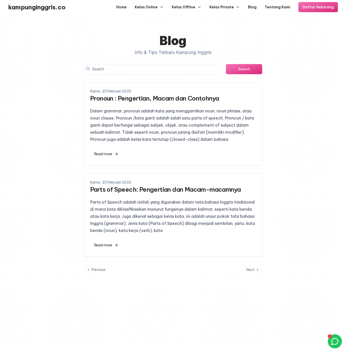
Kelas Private (221, 7)
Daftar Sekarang (318, 7)
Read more (103, 154)
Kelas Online (146, 7)
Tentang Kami (277, 7)
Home (121, 7)
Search (244, 69)
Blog (252, 7)
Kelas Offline (183, 7)
